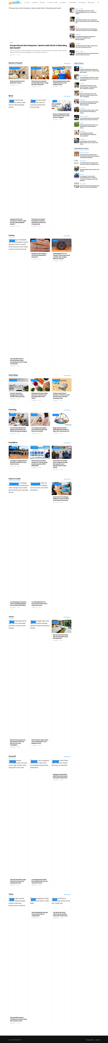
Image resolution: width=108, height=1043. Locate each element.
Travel (77, 27)
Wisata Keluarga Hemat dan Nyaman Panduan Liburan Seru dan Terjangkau (87, 29)
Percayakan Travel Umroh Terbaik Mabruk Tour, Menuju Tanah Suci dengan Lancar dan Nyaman (89, 178)
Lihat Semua (67, 63)
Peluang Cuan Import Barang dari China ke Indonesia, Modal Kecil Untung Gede (38, 221)
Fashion (78, 18)
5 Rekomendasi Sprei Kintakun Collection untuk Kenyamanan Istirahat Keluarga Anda (61, 395)
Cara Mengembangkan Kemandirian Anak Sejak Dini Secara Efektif (39, 429)
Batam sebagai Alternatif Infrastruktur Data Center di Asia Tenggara (61, 115)
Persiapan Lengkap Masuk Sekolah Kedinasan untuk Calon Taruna (18, 462)
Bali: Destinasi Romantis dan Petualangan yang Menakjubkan (60, 636)
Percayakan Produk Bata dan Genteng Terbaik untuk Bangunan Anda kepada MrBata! (89, 156)
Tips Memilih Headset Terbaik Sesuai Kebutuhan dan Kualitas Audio (18, 1019)
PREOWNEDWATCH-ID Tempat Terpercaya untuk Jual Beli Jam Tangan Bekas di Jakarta (61, 256)
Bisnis (11, 42)
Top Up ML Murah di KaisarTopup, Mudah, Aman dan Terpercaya (60, 914)
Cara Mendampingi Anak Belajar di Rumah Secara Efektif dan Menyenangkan (85, 38)
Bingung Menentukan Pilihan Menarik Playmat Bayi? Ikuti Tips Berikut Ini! (61, 429)
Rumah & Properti (14, 68)
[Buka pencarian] (98, 2)
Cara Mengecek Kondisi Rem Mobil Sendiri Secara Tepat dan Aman (39, 881)
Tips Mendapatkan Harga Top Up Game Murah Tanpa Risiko (39, 914)
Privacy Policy (90, 1040)
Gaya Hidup (13, 380)
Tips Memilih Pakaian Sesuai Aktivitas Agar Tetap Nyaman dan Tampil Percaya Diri (87, 21)
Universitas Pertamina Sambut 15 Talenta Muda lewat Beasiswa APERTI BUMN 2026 (39, 463)
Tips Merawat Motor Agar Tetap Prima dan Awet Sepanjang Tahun (86, 46)
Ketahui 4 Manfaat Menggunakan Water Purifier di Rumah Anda (17, 394)
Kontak (97, 1040)
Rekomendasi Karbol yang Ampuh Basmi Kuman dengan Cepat (61, 82)
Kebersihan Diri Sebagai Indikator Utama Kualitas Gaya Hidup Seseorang (61, 498)
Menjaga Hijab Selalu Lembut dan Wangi (89, 170)
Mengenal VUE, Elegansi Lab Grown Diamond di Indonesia (38, 255)
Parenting (78, 34)
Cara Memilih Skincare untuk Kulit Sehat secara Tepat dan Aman (87, 54)
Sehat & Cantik (79, 9)
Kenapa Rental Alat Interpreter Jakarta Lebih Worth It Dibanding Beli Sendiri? (38, 46)
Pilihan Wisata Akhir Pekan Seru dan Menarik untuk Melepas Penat (39, 741)
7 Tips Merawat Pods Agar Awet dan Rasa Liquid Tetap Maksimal (89, 163)
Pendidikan (13, 447)
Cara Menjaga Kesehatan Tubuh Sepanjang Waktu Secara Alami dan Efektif (86, 12)
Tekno (11, 899)
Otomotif (78, 43)
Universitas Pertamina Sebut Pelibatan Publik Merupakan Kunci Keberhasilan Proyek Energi (60, 464)
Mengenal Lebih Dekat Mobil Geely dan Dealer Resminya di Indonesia (60, 776)
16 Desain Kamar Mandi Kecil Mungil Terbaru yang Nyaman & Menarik (39, 82)
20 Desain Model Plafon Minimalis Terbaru (17, 82)
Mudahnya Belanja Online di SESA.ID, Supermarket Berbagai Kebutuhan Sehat (39, 395)
